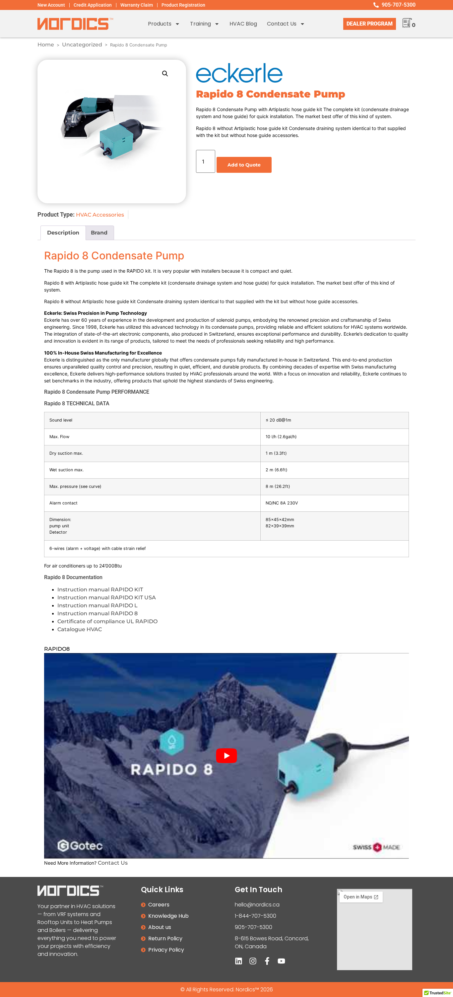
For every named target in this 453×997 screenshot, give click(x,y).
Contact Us (113, 863)
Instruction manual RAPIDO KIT (100, 589)
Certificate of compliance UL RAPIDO (107, 621)
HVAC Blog (243, 24)
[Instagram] (253, 961)
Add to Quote (244, 165)
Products (159, 24)
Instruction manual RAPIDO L (97, 605)
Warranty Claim (136, 5)
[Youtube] (281, 961)
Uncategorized (82, 44)
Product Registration (183, 5)
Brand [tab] (99, 233)
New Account (51, 5)
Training (200, 24)
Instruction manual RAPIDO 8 (97, 613)
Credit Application (93, 5)
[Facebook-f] (267, 961)
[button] (165, 74)
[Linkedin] (238, 961)
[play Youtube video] (226, 755)
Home (45, 44)
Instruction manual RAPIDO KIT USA (106, 597)
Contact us (281, 24)
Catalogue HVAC (79, 629)
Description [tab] (63, 233)
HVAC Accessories (100, 215)
